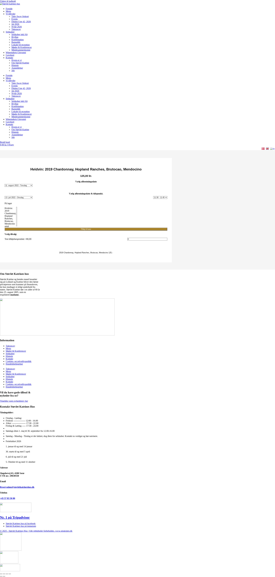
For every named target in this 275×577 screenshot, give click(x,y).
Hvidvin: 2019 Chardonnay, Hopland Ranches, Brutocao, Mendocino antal (10, 217)
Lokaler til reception (20, 45)
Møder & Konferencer (21, 47)
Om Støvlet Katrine (20, 63)
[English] (267, 148)
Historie (15, 65)
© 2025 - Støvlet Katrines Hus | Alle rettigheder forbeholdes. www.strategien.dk (36, 531)
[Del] (7, 573)
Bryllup (14, 37)
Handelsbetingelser (14, 364)
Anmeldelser (17, 68)
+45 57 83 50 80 (7, 498)
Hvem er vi (16, 60)
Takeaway (16, 29)
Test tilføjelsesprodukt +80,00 (18, 239)
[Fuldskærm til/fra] (4, 573)
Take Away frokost (20, 16)
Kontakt (9, 57)
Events (14, 19)
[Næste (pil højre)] (4, 576)
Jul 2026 (15, 24)
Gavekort (10, 55)
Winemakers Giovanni (16, 52)
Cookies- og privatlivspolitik (18, 361)
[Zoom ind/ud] (1, 573)
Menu (8, 11)
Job (13, 70)
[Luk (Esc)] (10, 573)
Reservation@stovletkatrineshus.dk (17, 487)
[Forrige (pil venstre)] (1, 576)
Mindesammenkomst (20, 50)
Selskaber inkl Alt (19, 34)
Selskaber (10, 32)
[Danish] (263, 148)
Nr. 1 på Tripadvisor (15, 517)
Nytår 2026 (16, 26)
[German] (272, 148)
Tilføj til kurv (86, 229)
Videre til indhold (8, 1)
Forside (9, 8)
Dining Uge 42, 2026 (21, 21)
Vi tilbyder (10, 14)
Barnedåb (15, 42)
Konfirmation (17, 39)
